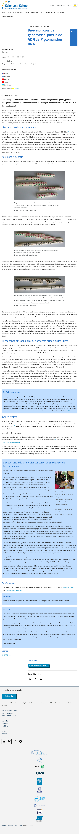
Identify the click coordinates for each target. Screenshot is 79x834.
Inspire (27, 12)
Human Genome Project (28, 64)
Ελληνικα (7, 76)
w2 (69, 410)
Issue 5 (49, 27)
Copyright (5, 721)
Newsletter (61, 5)
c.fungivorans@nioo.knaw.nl (11, 442)
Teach (42, 12)
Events (47, 12)
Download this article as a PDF (38, 665)
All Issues (20, 12)
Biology (9, 61)
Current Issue (11, 12)
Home (3, 12)
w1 (69, 131)
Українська (7, 85)
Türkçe (6, 82)
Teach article (73, 30)
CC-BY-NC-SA (6, 655)
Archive (4, 731)
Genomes (16, 64)
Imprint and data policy (9, 715)
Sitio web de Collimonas (14, 590)
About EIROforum (7, 713)
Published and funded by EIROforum (12, 826)
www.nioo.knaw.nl (68, 587)
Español (6, 79)
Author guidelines (7, 16)
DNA (11, 64)
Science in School (33, 27)
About (53, 12)
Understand (34, 12)
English (6, 73)
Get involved (61, 12)
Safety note (6, 723)
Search (69, 5)
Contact (52, 5)
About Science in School (9, 710)
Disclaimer (5, 726)
